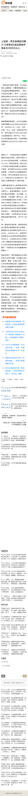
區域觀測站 (5, 7)
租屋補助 (18, 11)
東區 (3, 381)
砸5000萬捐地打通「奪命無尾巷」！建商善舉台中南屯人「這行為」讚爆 (15, 371)
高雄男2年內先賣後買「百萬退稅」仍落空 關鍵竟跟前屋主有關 (15, 324)
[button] (26, 3)
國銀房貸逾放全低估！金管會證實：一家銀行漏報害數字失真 (15, 361)
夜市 (22, 379)
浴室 (25, 11)
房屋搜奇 (14, 7)
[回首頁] (6, 2)
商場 (16, 379)
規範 (3, 676)
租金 (3, 379)
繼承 (11, 11)
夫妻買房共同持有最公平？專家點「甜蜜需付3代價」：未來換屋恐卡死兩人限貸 (15, 335)
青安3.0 (4, 11)
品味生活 (21, 7)
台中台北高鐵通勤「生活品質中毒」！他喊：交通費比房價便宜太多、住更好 (15, 348)
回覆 (25, 676)
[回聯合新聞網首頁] (3, 2)
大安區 (10, 379)
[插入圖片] (20, 676)
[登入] (23, 3)
